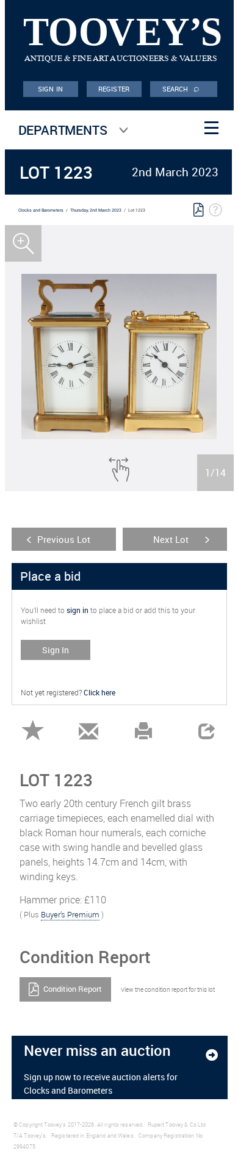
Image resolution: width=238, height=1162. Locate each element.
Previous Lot (63, 539)
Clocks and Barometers (40, 210)
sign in (77, 610)
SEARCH (181, 88)
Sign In (55, 650)
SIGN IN (50, 88)
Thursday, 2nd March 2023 (95, 210)
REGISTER (113, 88)
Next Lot (171, 539)
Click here (99, 692)
